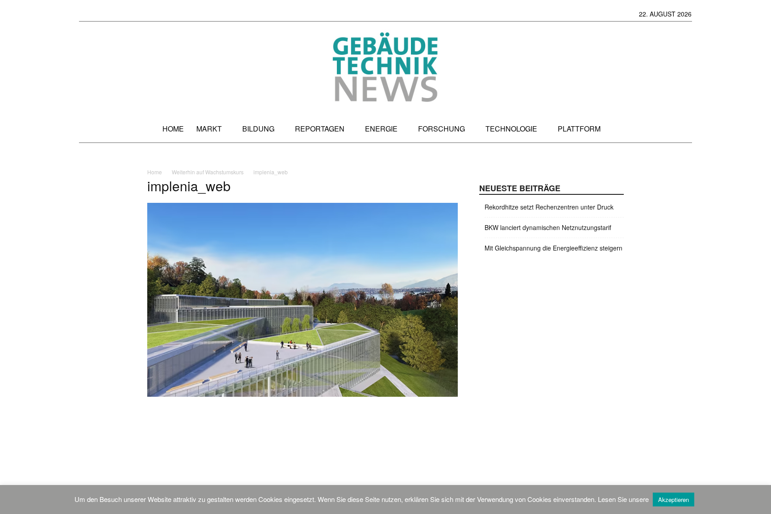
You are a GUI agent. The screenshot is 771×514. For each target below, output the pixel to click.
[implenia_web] (302, 394)
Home (154, 172)
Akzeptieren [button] (673, 499)
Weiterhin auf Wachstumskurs (208, 172)
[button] (684, 128)
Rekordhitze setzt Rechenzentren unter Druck (549, 206)
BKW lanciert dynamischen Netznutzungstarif (548, 227)
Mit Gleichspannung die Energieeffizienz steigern (553, 247)
